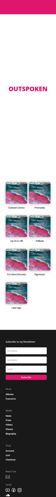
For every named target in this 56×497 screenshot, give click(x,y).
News (8, 415)
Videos (9, 424)
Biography (11, 433)
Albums (10, 394)
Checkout (11, 459)
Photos (9, 429)
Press (8, 420)
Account (10, 450)
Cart (8, 455)
